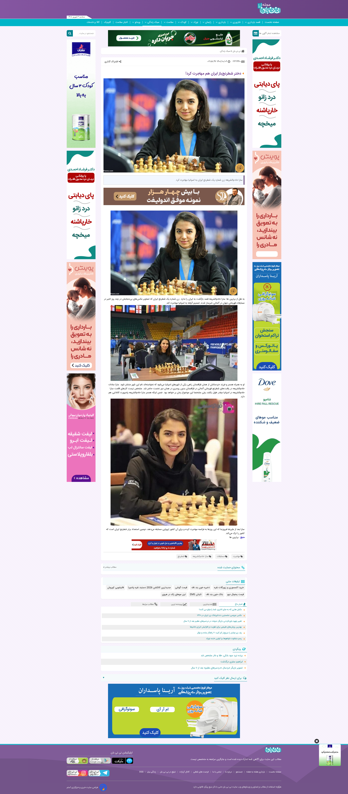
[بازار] (77, 761)
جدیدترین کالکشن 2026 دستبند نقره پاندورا (149, 588)
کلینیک (107, 22)
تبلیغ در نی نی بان (168, 772)
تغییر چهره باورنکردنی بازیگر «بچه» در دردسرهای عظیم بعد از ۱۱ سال (212, 621)
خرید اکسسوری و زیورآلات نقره (229, 588)
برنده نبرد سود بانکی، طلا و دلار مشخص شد (222, 656)
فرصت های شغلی (201, 772)
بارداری (222, 22)
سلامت (169, 22)
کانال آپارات (184, 772)
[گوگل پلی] (100, 761)
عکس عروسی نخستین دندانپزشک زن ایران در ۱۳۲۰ (219, 615)
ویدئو (137, 22)
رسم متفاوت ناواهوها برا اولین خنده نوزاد (224, 638)
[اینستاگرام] (77, 776)
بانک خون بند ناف (214, 594)
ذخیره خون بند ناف (200, 588)
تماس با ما (216, 772)
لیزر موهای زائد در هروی (174, 594)
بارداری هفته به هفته (255, 772)
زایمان (208, 22)
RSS (141, 772)
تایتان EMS (196, 594)
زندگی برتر (151, 772)
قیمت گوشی (181, 588)
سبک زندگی (153, 22)
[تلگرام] (98, 776)
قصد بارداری (254, 22)
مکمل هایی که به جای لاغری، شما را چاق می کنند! (220, 609)
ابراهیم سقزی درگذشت (232, 662)
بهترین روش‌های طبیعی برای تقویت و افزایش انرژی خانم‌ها (216, 627)
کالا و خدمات (93, 22)
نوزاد (195, 22)
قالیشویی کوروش (115, 588)
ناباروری (237, 22)
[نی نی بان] (269, 8)
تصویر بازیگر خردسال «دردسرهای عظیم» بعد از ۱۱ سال (217, 668)
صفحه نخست (272, 22)
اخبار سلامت (121, 22)
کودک (183, 22)
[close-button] (316, 741)
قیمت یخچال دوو (235, 594)
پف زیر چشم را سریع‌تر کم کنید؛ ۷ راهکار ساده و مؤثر (219, 633)
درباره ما (228, 772)
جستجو (239, 772)
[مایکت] (122, 761)
